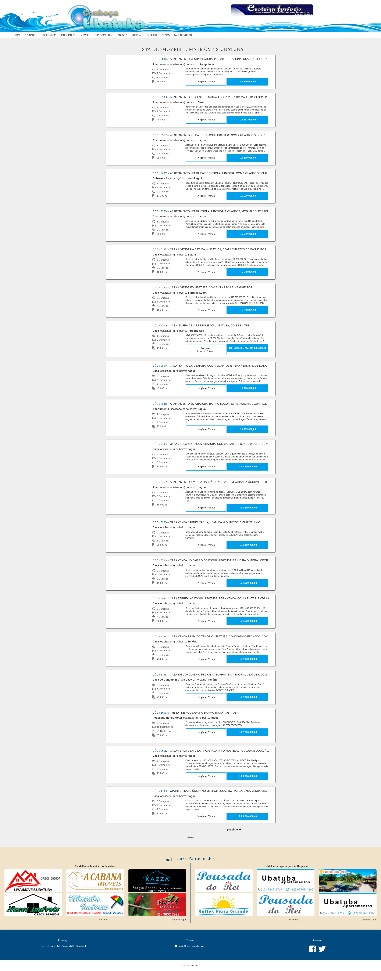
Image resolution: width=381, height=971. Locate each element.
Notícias (137, 35)
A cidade (30, 35)
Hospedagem (48, 35)
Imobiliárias (68, 35)
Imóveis (84, 35)
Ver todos (103, 919)
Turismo (152, 35)
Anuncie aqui (178, 919)
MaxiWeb (195, 965)
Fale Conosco (183, 35)
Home (17, 35)
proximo (233, 829)
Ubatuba (185, 965)
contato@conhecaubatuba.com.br (192, 946)
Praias (165, 35)
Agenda (122, 35)
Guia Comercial (103, 35)
